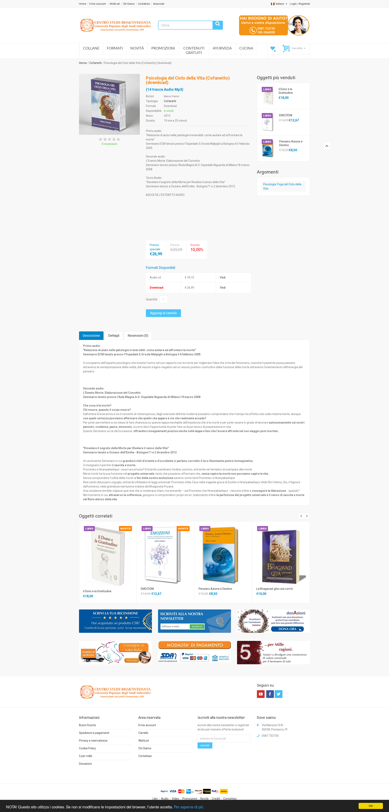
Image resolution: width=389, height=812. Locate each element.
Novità (137, 48)
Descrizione (91, 336)
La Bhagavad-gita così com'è (274, 588)
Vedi (222, 277)
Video (175, 798)
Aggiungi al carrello (163, 313)
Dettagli (113, 336)
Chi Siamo (129, 3)
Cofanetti (95, 63)
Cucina (246, 48)
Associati (158, 3)
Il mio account (97, 3)
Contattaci (144, 3)
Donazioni (85, 763)
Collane (91, 48)
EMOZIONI (285, 115)
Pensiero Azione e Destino (290, 143)
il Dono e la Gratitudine (286, 90)
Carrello (143, 732)
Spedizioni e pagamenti (94, 732)
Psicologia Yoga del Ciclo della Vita (282, 186)
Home (82, 3)
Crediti (216, 798)
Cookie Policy (87, 748)
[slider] (109, 139)
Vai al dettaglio (107, 551)
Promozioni (163, 48)
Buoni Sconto (87, 725)
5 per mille (85, 756)
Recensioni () (138, 336)
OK (371, 806)
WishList (115, 3)
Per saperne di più (188, 806)
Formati (115, 48)
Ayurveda (222, 48)
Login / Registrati (300, 3)
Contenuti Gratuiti (193, 51)
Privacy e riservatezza (93, 740)
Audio (165, 798)
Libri (155, 798)
